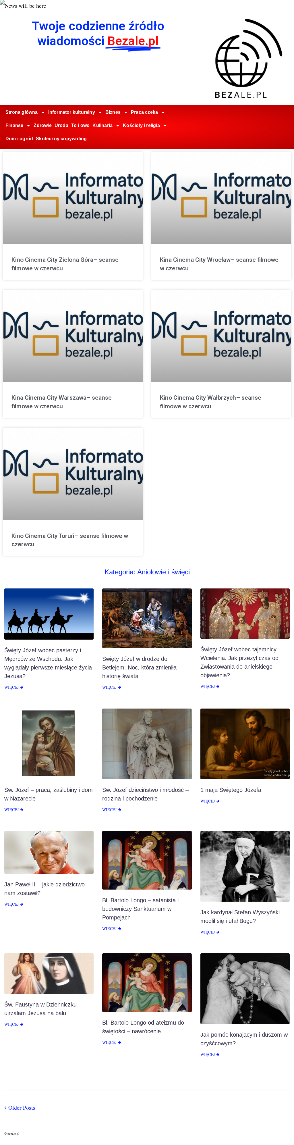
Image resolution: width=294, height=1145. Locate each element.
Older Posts (19, 1107)
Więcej (11, 687)
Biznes (113, 112)
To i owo (80, 125)
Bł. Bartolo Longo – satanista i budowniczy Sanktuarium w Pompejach (140, 909)
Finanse (14, 125)
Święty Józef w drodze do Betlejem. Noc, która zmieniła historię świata (139, 667)
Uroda (61, 125)
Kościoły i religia (141, 125)
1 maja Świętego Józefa (230, 790)
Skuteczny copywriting (61, 138)
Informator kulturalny (71, 112)
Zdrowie (42, 125)
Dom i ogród (19, 138)
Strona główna (21, 112)
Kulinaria (102, 125)
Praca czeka (144, 112)
